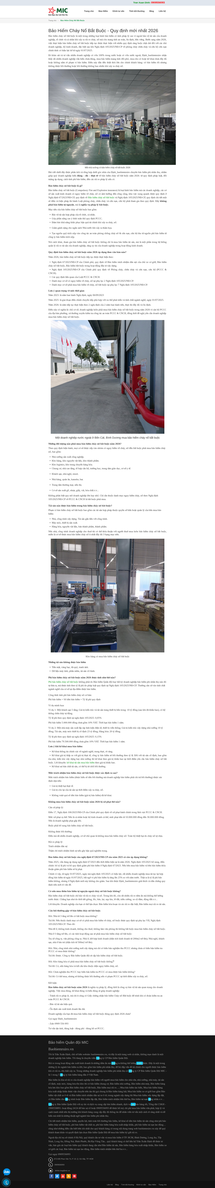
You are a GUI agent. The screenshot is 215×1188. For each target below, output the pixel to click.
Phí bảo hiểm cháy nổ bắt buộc (63, 682)
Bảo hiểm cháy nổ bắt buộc (101, 197)
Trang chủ (52, 20)
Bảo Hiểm (152, 1185)
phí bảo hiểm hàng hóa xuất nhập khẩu (115, 1124)
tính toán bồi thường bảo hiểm (102, 1121)
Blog (117, 1185)
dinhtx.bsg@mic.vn (62, 1171)
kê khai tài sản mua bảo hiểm (81, 762)
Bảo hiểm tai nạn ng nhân (145, 1099)
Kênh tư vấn (141, 1185)
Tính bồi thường (127, 1185)
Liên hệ (110, 1185)
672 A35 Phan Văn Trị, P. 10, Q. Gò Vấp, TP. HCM (73, 1159)
